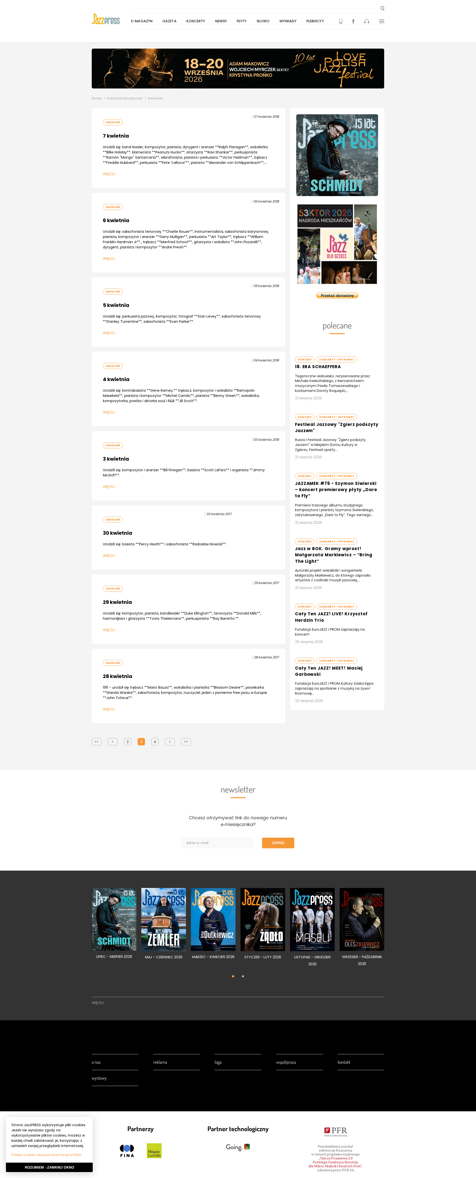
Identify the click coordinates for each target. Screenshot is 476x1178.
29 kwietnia (117, 602)
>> (186, 741)
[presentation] (111, 19)
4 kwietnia (116, 379)
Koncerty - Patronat (336, 359)
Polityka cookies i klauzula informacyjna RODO (46, 1155)
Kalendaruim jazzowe (125, 98)
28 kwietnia (117, 676)
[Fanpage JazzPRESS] (353, 21)
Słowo (263, 21)
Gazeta (169, 21)
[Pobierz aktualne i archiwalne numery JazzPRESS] (340, 21)
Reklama (160, 1062)
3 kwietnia (116, 458)
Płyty (242, 21)
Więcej (109, 174)
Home (97, 98)
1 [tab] (233, 977)
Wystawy (99, 1078)
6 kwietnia (116, 220)
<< (97, 741)
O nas (96, 1062)
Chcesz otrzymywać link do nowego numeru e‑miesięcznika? (238, 821)
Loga (218, 1062)
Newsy (221, 21)
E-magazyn (141, 21)
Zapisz (278, 843)
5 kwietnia (116, 305)
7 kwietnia (116, 135)
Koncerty (195, 21)
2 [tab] (243, 977)
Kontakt (344, 1062)
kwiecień (113, 122)
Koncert (305, 359)
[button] (382, 9)
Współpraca (286, 1062)
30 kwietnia (117, 533)
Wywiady (288, 21)
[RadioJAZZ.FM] (366, 21)
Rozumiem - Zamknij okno (49, 1167)
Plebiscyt (315, 21)
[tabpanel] (114, 926)
